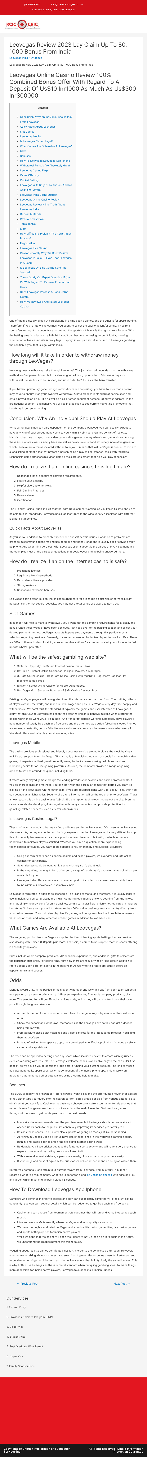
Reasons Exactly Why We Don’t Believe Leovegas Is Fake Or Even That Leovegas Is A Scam (46, 258)
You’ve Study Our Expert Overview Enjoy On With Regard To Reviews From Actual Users (45, 282)
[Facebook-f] (89, 5)
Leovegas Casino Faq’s (34, 170)
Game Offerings (29, 175)
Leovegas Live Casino (33, 248)
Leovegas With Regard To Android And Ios (46, 185)
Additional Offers (30, 189)
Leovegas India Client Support (38, 194)
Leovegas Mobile (30, 136)
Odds (23, 150)
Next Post (122, 1283)
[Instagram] (104, 5)
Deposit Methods (30, 214)
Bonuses (25, 155)
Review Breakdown (32, 219)
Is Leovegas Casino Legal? (36, 141)
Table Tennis (28, 223)
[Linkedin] (89, 10)
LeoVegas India (18, 57)
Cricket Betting (29, 180)
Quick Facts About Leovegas (38, 126)
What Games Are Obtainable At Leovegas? (46, 146)
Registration (27, 243)
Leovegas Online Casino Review (40, 199)
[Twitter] (97, 5)
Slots (23, 228)
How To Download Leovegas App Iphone (45, 160)
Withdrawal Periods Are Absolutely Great (45, 165)
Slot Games (27, 131)
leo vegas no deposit (99, 1174)
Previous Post (27, 1283)
